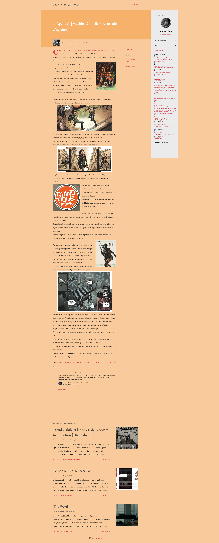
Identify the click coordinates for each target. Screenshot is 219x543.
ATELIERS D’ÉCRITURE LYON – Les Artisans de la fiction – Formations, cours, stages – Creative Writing (164, 87)
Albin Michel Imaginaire (161, 58)
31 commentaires (66, 531)
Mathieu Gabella (130, 66)
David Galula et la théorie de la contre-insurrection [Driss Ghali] (81, 432)
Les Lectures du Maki (160, 66)
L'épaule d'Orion (158, 133)
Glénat (127, 61)
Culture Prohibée (159, 105)
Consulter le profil (165, 35)
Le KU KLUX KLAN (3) (71, 470)
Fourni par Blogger (97, 538)
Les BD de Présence (159, 79)
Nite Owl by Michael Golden (162, 120)
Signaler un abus (158, 50)
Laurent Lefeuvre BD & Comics (163, 72)
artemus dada (67, 382)
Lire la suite (106, 459)
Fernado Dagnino (130, 59)
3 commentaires (66, 495)
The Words (61, 506)
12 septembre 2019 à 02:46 (73, 373)
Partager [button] (129, 49)
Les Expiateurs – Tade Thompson (163, 134)
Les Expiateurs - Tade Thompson (163, 67)
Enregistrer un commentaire (70, 459)
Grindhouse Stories (131, 64)
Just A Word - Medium (160, 124)
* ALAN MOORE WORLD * (162, 118)
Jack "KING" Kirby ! (160, 74)
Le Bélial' (156, 97)
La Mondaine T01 (159, 80)
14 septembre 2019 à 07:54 (80, 382)
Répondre (62, 390)
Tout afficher (159, 138)
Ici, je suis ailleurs (66, 4)
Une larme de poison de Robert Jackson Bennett (163, 60)
